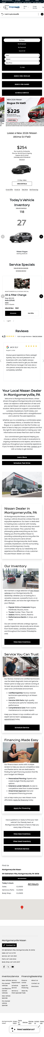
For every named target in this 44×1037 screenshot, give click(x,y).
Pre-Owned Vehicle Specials (6, 1003)
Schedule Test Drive (22, 463)
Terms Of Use (20, 1022)
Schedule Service (21, 271)
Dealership (36, 976)
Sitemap (25, 1022)
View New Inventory (22, 642)
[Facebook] (4, 967)
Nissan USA (42, 1022)
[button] (22, 907)
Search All (22, 51)
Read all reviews (37, 336)
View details (22, 184)
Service (15, 976)
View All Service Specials (21, 268)
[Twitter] (8, 967)
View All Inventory (21, 208)
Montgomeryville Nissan (7, 1022)
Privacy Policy (15, 1022)
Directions (34, 986)
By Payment (22, 47)
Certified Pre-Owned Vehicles (6, 991)
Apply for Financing (22, 808)
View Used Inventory (22, 841)
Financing (26, 976)
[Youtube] (13, 967)
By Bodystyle (22, 44)
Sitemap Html (30, 1022)
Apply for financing (20, 800)
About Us (34, 980)
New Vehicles (6, 980)
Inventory (7, 976)
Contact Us (10, 945)
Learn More (22, 457)
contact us (35, 446)
